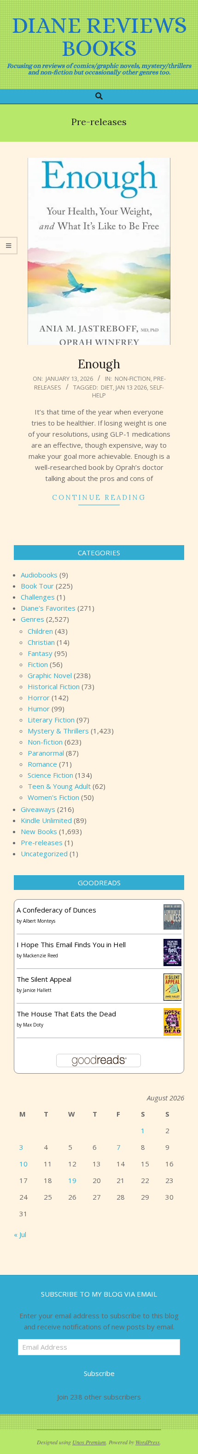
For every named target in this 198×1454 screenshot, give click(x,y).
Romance (42, 764)
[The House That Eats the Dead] (172, 1013)
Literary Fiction (51, 719)
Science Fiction (50, 775)
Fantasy (40, 653)
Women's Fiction (53, 797)
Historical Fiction (54, 686)
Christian (41, 642)
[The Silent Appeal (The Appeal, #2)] (172, 979)
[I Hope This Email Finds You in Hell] (172, 944)
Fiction (38, 664)
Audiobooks (39, 574)
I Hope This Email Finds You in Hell (71, 944)
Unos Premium (89, 1442)
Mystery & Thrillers (58, 730)
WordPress (147, 1442)
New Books (39, 831)
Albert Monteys (39, 921)
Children (40, 631)
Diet (107, 387)
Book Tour (37, 585)
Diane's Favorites (48, 608)
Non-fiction (133, 378)
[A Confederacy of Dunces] (172, 909)
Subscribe (99, 1373)
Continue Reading (99, 497)
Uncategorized (44, 853)
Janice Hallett (37, 990)
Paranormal (46, 752)
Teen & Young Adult (59, 786)
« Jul (20, 1234)
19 (72, 1180)
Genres (32, 619)
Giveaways (38, 809)
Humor (39, 708)
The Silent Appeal (44, 979)
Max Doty (33, 1024)
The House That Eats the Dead (66, 1013)
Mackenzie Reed (40, 955)
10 (23, 1163)
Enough (99, 364)
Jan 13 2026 (131, 387)
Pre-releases (42, 842)
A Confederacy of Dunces (56, 909)
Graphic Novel (50, 675)
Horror (39, 697)
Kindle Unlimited (46, 820)
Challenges (38, 596)
